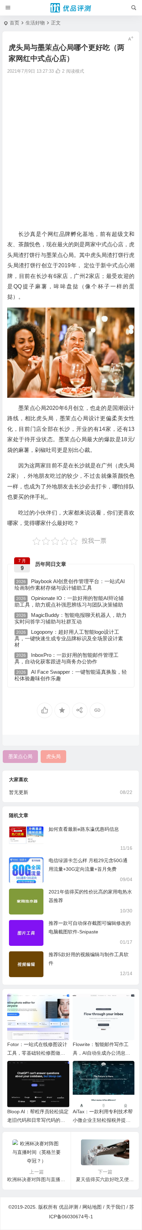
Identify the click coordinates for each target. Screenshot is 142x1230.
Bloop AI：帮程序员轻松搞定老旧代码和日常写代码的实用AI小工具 (38, 1120)
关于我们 (115, 1207)
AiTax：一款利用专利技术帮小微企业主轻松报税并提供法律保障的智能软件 (103, 1120)
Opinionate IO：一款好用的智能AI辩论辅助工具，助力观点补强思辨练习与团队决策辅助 (69, 601)
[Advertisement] (71, 151)
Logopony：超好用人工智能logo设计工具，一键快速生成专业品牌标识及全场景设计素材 (68, 638)
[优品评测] (71, 8)
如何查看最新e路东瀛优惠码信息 (84, 829)
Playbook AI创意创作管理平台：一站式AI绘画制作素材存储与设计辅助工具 (69, 584)
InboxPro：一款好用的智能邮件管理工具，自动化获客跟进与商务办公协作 (66, 658)
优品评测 (68, 1207)
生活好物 (35, 22)
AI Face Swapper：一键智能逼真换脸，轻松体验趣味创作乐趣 (70, 675)
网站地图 (92, 1207)
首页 (14, 22)
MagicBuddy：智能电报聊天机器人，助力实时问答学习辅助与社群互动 (70, 618)
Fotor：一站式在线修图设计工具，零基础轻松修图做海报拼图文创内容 (37, 1053)
